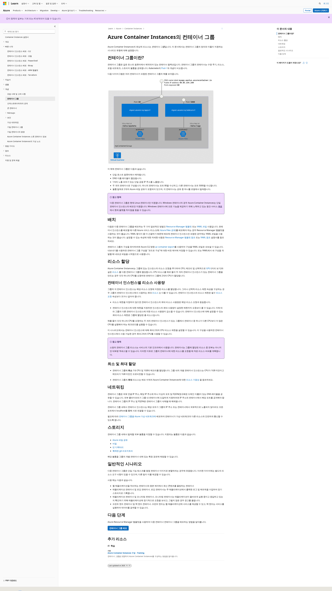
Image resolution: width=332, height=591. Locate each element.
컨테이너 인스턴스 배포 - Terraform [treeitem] (22, 75)
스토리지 (281, 47)
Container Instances (133, 28)
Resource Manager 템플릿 (179, 226)
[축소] (55, 26)
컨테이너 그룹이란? (286, 33)
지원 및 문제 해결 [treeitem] (12, 160)
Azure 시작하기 (320, 10)
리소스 (115, 272)
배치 (280, 37)
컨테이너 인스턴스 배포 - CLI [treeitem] (19, 51)
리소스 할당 (283, 40)
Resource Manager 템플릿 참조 (180, 237)
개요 (220, 206)
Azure (118, 28)
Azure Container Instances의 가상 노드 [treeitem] (23, 141)
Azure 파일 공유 (120, 440)
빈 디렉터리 (118, 447)
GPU (208, 268)
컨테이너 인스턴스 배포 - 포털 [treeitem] (19, 56)
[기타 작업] (222, 29)
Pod (163, 68)
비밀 (115, 443)
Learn (110, 28)
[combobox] (29, 31)
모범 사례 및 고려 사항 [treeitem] (16, 94)
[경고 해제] (329, 17)
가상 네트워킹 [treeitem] (13, 122)
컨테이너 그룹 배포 (118, 528)
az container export (164, 246)
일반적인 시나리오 (285, 50)
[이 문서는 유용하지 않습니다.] (306, 62)
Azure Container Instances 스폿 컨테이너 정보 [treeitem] (26, 136)
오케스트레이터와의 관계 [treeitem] (17, 103)
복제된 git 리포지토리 (123, 450)
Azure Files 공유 (167, 230)
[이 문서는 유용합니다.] (303, 62)
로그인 (326, 3)
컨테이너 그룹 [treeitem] (13, 98)
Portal (307, 10)
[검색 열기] (319, 3)
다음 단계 (282, 54)
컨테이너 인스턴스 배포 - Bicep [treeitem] (20, 65)
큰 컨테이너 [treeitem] (12, 108)
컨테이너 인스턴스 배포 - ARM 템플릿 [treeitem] (22, 70)
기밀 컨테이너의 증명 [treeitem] (16, 132)
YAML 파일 (202, 226)
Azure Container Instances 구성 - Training (126, 553)
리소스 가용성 (192, 379)
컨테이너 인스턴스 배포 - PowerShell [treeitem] (22, 60)
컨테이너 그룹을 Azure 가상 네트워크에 (137, 416)
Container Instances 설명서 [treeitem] (17, 37)
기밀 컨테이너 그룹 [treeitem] (15, 127)
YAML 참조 (205, 237)
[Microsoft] (4, 3)
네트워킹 (281, 43)
